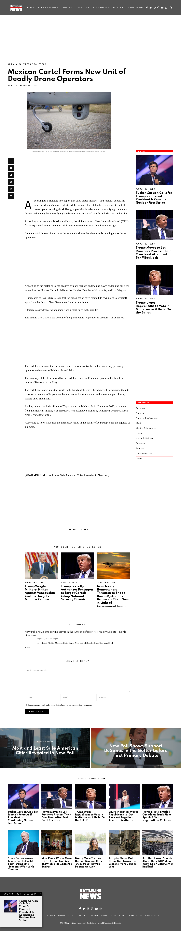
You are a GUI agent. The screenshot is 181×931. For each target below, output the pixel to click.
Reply (27, 647)
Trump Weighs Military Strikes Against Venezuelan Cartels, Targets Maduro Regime (40, 593)
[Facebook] (147, 7)
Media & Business (47, 7)
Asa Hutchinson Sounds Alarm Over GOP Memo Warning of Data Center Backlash (157, 862)
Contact (105, 916)
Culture (140, 413)
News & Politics (71, 7)
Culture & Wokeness (96, 7)
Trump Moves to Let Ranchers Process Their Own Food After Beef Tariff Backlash (153, 252)
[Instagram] (154, 7)
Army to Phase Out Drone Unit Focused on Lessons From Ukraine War (123, 862)
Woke (139, 459)
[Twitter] (150, 7)
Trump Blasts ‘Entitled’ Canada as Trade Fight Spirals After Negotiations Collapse (156, 816)
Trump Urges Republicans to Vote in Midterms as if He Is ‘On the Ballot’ (153, 307)
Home (29, 7)
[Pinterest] (158, 7)
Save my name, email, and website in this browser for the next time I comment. (60, 705)
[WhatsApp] (166, 7)
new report (64, 200)
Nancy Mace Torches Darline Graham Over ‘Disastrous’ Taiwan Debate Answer (88, 862)
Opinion (117, 7)
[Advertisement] (90, 36)
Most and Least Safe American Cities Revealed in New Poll (75, 475)
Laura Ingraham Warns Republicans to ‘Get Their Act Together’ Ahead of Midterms (123, 816)
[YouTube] (162, 7)
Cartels (72, 530)
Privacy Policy (153, 916)
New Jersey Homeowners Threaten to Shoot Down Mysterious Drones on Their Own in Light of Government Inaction (113, 596)
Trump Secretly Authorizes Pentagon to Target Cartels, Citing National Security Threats (77, 593)
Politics (40, 64)
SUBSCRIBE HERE (136, 7)
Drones (83, 530)
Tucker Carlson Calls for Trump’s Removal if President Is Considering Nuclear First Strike (154, 197)
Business (140, 408)
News (139, 433)
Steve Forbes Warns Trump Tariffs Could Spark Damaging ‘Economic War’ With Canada (21, 864)
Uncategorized (144, 453)
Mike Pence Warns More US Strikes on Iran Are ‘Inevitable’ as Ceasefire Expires (56, 862)
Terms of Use (136, 916)
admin (14, 85)
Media (139, 423)
